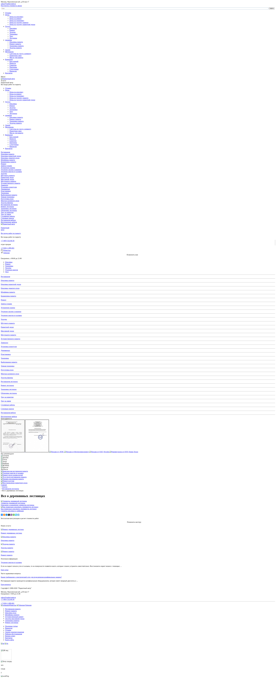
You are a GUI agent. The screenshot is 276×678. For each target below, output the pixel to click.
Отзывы (8, 13)
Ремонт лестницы (7, 206)
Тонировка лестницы (8, 208)
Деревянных (5, 189)
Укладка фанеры (7, 203)
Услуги (7, 26)
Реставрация (5, 152)
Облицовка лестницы (9, 210)
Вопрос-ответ (10, 636)
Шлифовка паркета (8, 160)
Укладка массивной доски (14, 619)
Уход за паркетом (7, 212)
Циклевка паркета (16, 42)
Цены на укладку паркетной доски (22, 24)
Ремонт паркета (15, 44)
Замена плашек (6, 166)
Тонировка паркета (16, 46)
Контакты (8, 73)
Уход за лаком (6, 214)
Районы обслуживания (13, 634)
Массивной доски (7, 179)
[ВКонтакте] (2, 515)
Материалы (9, 52)
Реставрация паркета (12, 609)
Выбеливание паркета (9, 195)
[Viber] (11, 515)
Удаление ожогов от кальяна (11, 171)
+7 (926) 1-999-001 (7, 248)
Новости (12, 63)
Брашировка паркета (8, 162)
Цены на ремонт (15, 19)
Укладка (12, 32)
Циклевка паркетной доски (11, 156)
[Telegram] (18, 515)
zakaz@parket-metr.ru (8, 4)
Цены (7, 15)
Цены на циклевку (16, 17)
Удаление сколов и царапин (11, 170)
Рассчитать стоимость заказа (11, 6)
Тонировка (13, 34)
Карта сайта (9, 640)
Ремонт (12, 30)
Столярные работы (8, 216)
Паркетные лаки (15, 55)
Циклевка (13, 28)
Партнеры (13, 67)
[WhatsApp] (14, 515)
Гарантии (12, 65)
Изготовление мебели (9, 222)
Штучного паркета (8, 175)
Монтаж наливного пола (10, 201)
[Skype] (16, 515)
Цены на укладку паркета (18, 22)
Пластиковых (6, 191)
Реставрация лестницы (9, 205)
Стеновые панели (7, 218)
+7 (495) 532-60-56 (7, 241)
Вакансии (13, 71)
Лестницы (13, 38)
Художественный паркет (14, 617)
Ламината (4, 185)
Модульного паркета (8, 181)
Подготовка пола (7, 199)
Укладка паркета (15, 48)
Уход (11, 36)
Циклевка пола (10, 613)
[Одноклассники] (4, 515)
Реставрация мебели (8, 220)
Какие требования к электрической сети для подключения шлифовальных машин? (31, 577)
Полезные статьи (11, 626)
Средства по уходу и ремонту (20, 54)
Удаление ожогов (11, 270)
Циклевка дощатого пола (10, 158)
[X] (9, 515)
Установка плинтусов (9, 187)
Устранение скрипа (8, 168)
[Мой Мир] (7, 515)
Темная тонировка (7, 197)
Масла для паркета (16, 57)
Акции (7, 50)
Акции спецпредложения (14, 632)
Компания (9, 59)
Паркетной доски (7, 177)
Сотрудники (14, 69)
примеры (8, 40)
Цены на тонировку (16, 20)
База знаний (13, 61)
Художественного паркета (10, 183)
